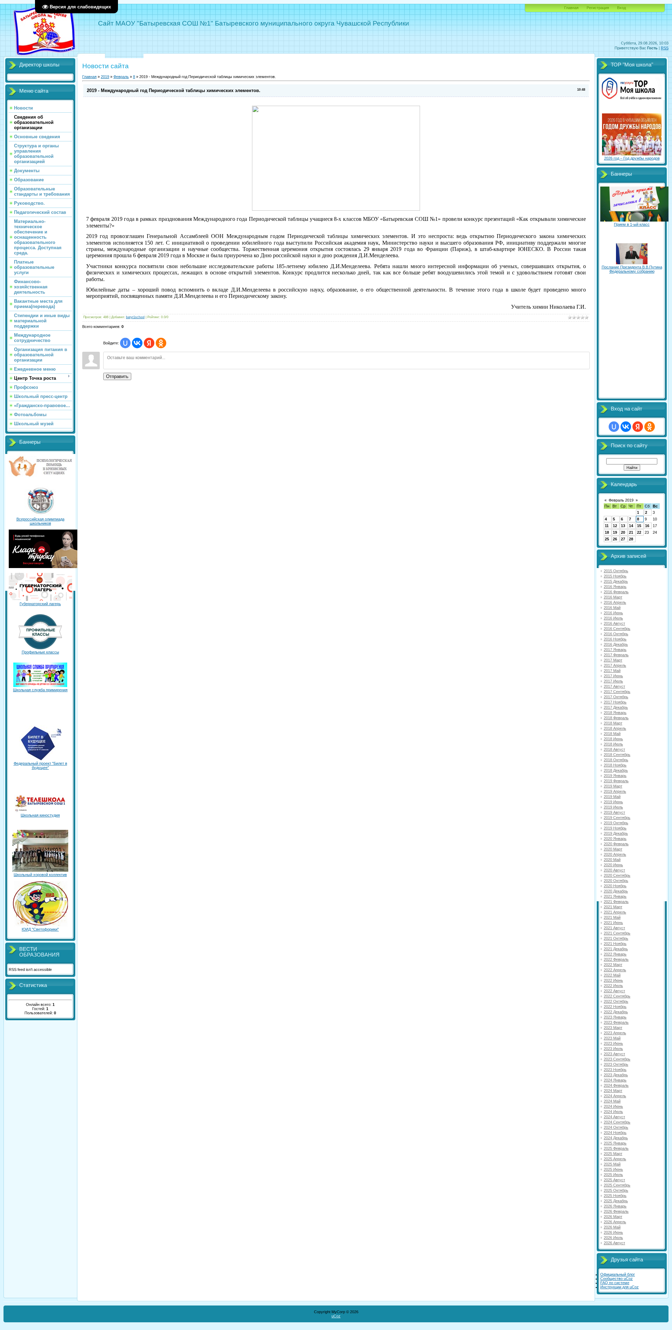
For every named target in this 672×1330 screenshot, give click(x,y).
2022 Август (614, 991)
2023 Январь (615, 1017)
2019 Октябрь (616, 823)
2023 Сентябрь (617, 1059)
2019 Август (614, 812)
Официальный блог (617, 1274)
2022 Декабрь (616, 1012)
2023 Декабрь (616, 1075)
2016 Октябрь (616, 634)
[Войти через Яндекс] (149, 343)
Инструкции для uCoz (619, 1287)
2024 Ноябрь (615, 1132)
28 (631, 539)
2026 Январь (615, 1206)
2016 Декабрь (616, 644)
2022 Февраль (616, 959)
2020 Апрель (615, 854)
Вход (621, 8)
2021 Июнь (613, 922)
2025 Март (613, 1154)
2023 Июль (613, 1048)
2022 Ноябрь (615, 1006)
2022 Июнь (613, 980)
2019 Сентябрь (617, 818)
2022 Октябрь (616, 1001)
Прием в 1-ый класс (632, 224)
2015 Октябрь (616, 571)
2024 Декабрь (616, 1138)
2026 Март (613, 1216)
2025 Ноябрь (615, 1196)
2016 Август (614, 623)
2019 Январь (615, 776)
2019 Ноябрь (615, 828)
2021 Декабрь (616, 949)
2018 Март (613, 723)
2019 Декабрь (616, 833)
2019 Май (612, 796)
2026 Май (612, 1227)
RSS (664, 48)
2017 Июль (613, 681)
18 (607, 532)
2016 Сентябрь (617, 628)
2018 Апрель (615, 728)
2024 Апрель (615, 1096)
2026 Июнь (613, 1232)
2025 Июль (613, 1174)
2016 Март (613, 597)
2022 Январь (615, 954)
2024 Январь (615, 1080)
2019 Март (613, 786)
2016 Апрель (615, 602)
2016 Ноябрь (615, 639)
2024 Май (612, 1101)
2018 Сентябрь (617, 754)
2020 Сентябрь (617, 875)
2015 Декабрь (616, 581)
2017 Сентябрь (617, 692)
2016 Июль (613, 618)
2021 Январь (615, 896)
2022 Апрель (615, 970)
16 (647, 526)
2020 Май (612, 860)
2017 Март (613, 660)
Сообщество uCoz (616, 1278)
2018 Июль (613, 744)
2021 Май (612, 917)
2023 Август (614, 1054)
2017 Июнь (613, 676)
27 (623, 539)
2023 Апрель (615, 1033)
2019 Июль (613, 807)
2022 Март (613, 964)
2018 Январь (615, 712)
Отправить (117, 376)
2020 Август (614, 870)
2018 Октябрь (616, 760)
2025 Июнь (613, 1169)
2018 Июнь (613, 739)
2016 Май (612, 608)
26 (615, 539)
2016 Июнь (613, 613)
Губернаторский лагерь (40, 604)
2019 (105, 77)
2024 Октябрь (616, 1127)
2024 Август (614, 1117)
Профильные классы (40, 652)
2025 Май (612, 1164)
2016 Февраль (616, 592)
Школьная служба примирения (40, 690)
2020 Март (613, 849)
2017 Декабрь (616, 707)
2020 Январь (615, 838)
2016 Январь (615, 586)
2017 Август (614, 686)
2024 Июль (613, 1112)
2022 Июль (613, 985)
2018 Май (612, 734)
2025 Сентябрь (617, 1185)
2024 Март (613, 1090)
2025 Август (614, 1180)
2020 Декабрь (616, 891)
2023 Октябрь (616, 1064)
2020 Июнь (613, 865)
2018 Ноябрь (615, 765)
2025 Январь (615, 1143)
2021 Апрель (615, 912)
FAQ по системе (614, 1283)
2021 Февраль (616, 901)
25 (607, 539)
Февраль (121, 77)
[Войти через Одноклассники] (161, 343)
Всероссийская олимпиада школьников (40, 521)
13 (623, 526)
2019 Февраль (616, 781)
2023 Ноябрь (615, 1070)
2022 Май (612, 975)
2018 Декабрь (616, 770)
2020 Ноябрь (615, 886)
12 (615, 526)
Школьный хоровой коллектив (40, 875)
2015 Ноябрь (615, 576)
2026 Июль (613, 1238)
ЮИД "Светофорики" (40, 929)
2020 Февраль (616, 844)
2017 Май (612, 670)
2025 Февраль (616, 1148)
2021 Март (613, 907)
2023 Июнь (613, 1043)
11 (607, 526)
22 (639, 532)
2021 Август (614, 928)
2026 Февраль (616, 1211)
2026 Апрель (615, 1222)
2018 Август (614, 749)
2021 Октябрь (616, 938)
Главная (571, 8)
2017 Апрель (615, 665)
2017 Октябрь (616, 697)
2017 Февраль (616, 655)
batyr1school (135, 317)
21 (631, 532)
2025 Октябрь (616, 1190)
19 (615, 532)
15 (639, 526)
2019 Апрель (615, 791)
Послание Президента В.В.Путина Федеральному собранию (632, 269)
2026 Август (614, 1243)
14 (631, 526)
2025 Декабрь (616, 1201)
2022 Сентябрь (617, 996)
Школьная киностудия (40, 815)
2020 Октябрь (616, 880)
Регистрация (598, 8)
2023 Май (612, 1038)
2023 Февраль (616, 1022)
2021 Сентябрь (617, 933)
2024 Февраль (616, 1085)
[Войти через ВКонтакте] (137, 343)
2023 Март (613, 1028)
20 (623, 532)
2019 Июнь (613, 802)
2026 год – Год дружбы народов (632, 158)
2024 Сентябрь (617, 1122)
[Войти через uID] (125, 343)
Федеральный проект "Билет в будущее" (40, 765)
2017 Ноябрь (615, 702)
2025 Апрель (615, 1159)
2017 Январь (615, 650)
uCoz (336, 1316)
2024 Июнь (613, 1106)
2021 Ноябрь (615, 943)
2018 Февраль (616, 718)
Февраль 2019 (621, 500)
